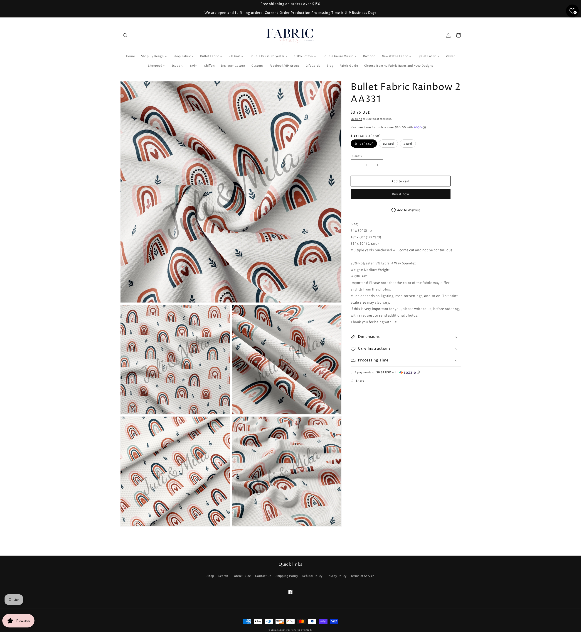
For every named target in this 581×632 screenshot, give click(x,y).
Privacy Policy (336, 576)
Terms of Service (362, 576)
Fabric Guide (242, 576)
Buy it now (400, 194)
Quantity (356, 156)
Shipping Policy (287, 576)
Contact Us (263, 576)
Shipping (356, 118)
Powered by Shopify (302, 629)
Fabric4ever (283, 629)
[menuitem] (130, 56)
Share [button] (360, 380)
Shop (210, 576)
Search (223, 576)
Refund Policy (312, 576)
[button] (125, 35)
